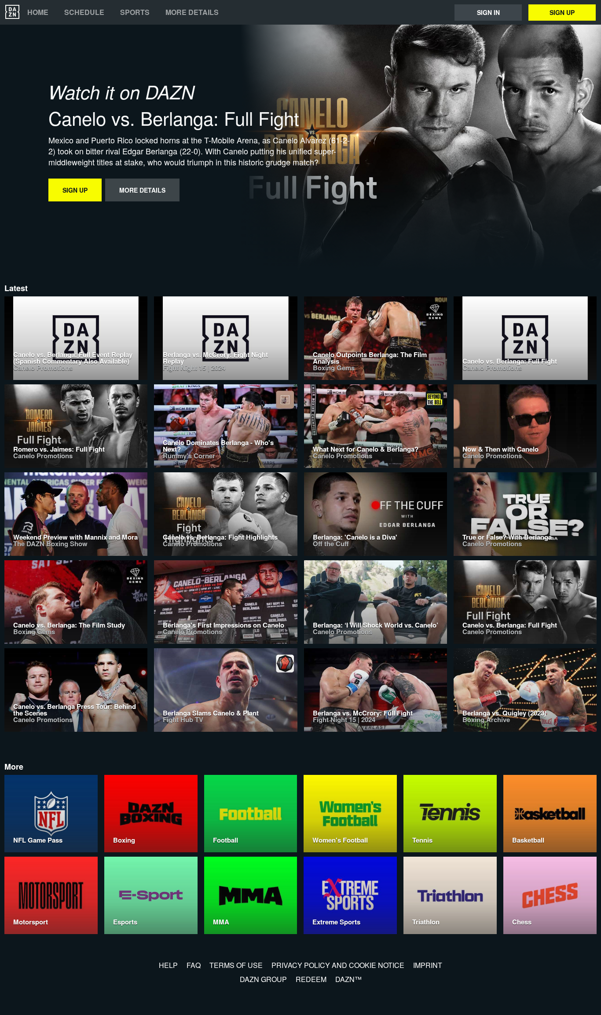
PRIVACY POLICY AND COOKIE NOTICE (337, 965)
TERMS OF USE (236, 965)
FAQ (194, 965)
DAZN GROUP (263, 979)
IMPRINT (427, 965)
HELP (168, 965)
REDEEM (311, 979)
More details (192, 12)
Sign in (488, 12)
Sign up (562, 12)
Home (37, 12)
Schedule (84, 12)
